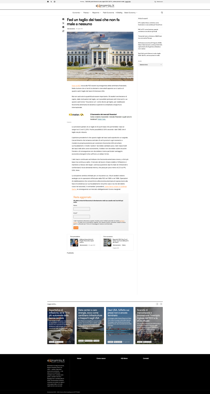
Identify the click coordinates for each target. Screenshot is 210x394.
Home (79, 358)
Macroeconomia (71, 28)
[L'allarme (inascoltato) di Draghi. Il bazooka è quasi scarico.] (83, 242)
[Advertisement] (100, 275)
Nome (75, 205)
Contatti (146, 358)
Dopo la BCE (76, 86)
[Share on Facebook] (63, 19)
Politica (123, 245)
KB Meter (124, 358)
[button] (159, 1)
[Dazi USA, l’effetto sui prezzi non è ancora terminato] (119, 325)
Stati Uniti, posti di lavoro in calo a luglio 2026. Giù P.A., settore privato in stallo (104, 1)
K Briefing (82, 1)
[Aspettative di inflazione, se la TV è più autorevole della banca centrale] (61, 325)
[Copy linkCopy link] (63, 31)
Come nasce (101, 358)
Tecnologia (96, 340)
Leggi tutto (128, 1)
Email (75, 213)
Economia (51, 341)
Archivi (140, 61)
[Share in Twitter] (63, 23)
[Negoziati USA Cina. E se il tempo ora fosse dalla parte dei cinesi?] (116, 242)
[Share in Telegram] (63, 27)
